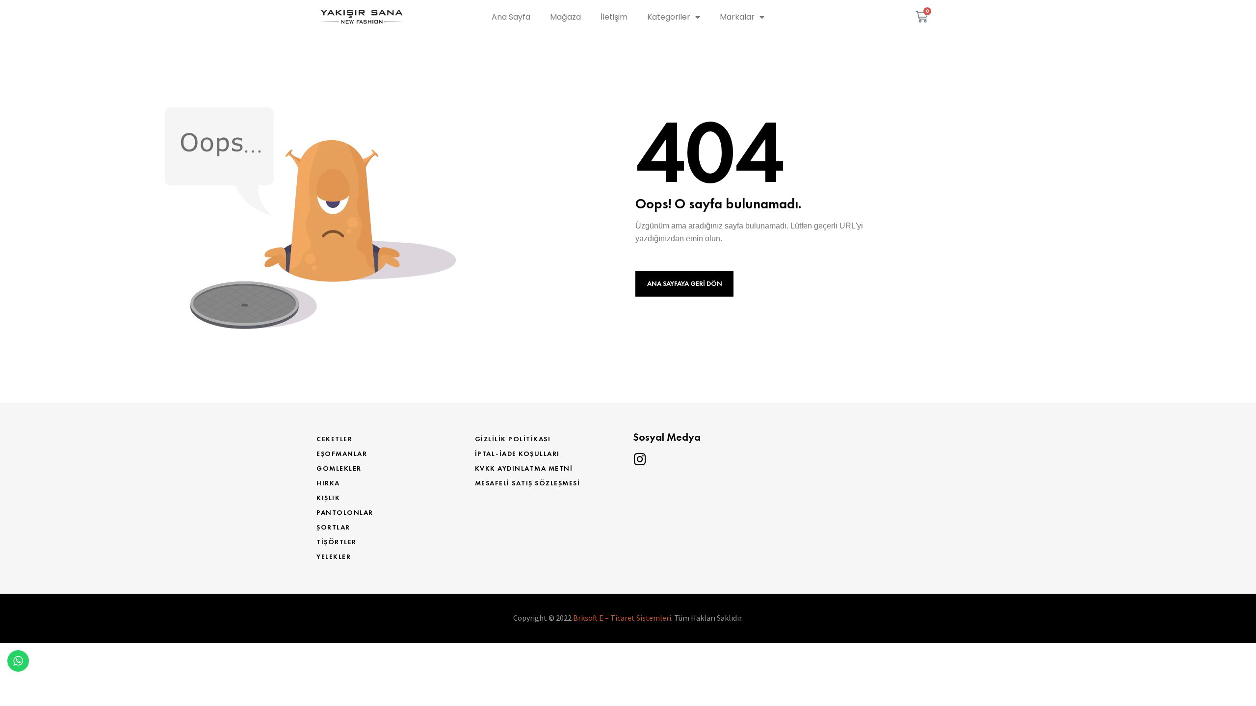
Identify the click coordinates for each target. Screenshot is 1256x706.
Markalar (737, 17)
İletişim (614, 17)
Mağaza (565, 17)
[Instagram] (640, 459)
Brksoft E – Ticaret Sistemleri (622, 618)
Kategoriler (668, 17)
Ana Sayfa (511, 17)
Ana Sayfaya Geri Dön (684, 283)
